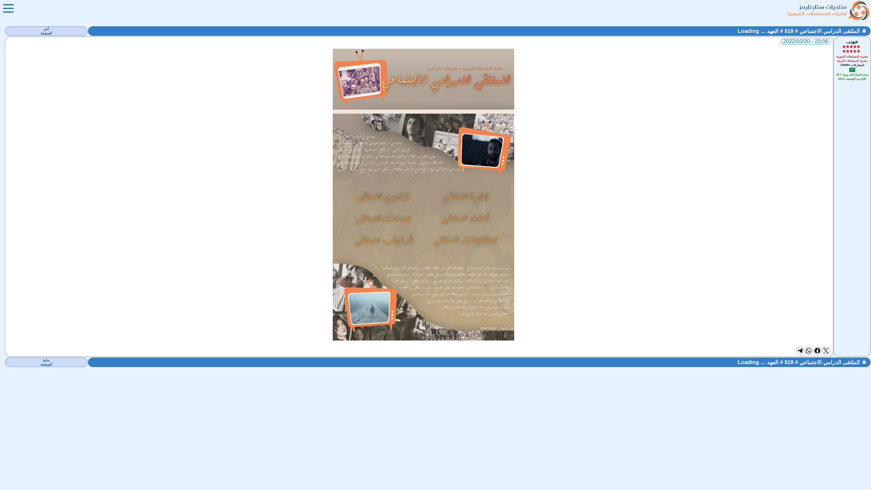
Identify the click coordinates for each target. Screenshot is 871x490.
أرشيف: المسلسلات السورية (817, 13)
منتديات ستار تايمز (823, 7)
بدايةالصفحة (46, 362)
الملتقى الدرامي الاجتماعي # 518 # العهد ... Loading (799, 31)
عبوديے (852, 41)
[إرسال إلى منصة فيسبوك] (817, 351)
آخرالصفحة (46, 31)
